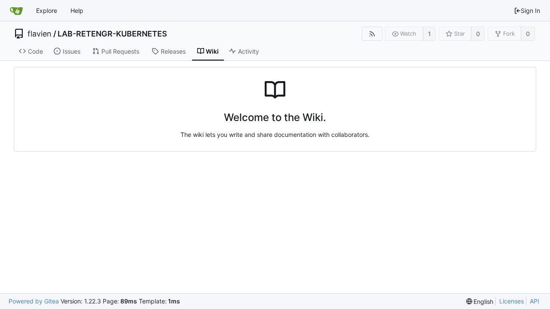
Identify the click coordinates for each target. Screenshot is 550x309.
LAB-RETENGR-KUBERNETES (112, 34)
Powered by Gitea (34, 301)
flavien (40, 34)
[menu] (480, 301)
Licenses (511, 301)
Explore (46, 10)
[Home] (16, 10)
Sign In (530, 10)
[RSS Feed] (372, 34)
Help (76, 10)
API (534, 301)
